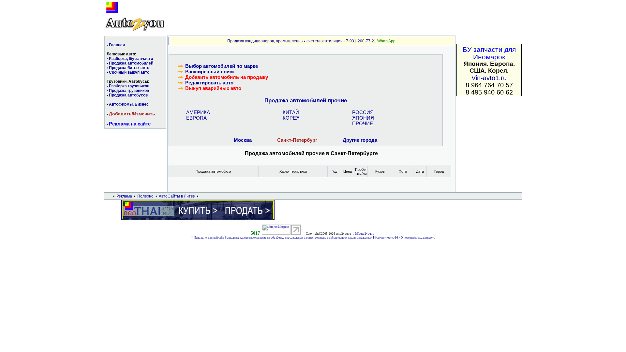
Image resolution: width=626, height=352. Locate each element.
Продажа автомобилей (131, 63)
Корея (291, 118)
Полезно (145, 196)
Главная (117, 45)
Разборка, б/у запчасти (131, 58)
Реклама (124, 196)
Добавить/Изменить (132, 113)
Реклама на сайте (130, 123)
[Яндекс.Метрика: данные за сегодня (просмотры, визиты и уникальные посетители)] (276, 230)
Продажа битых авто (129, 68)
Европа (196, 118)
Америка (198, 112)
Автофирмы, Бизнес (129, 104)
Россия (363, 112)
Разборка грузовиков (129, 86)
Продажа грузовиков (129, 90)
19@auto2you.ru (363, 233)
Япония (363, 118)
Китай (291, 112)
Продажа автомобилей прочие (305, 100)
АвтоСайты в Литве (177, 196)
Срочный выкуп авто (129, 72)
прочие (362, 123)
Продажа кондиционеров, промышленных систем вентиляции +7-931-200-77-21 (301, 41)
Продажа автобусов (128, 95)
